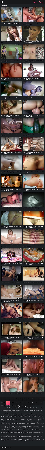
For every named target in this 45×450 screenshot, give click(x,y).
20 (15, 406)
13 (16, 402)
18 (36, 402)
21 (19, 406)
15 (24, 402)
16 (28, 402)
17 (32, 402)
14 (20, 402)
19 (40, 402)
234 (25, 406)
